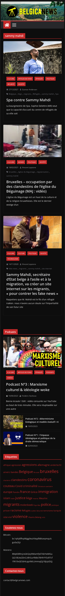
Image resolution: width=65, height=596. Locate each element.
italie (13, 498)
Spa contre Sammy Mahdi (28, 99)
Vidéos (10, 378)
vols (43, 517)
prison (6, 510)
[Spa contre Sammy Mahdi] (32, 57)
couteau (9, 486)
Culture (21, 253)
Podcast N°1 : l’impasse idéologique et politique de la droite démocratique (40, 438)
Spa (56, 94)
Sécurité (11, 84)
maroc (35, 498)
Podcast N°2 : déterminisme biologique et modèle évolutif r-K (42, 420)
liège (20, 94)
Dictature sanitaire (45, 486)
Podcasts (50, 372)
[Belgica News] (32, 3)
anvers (6, 472)
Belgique (12, 94)
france (25, 491)
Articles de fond (25, 79)
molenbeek (26, 505)
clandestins (19, 480)
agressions (29, 465)
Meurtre (43, 498)
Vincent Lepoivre (29, 167)
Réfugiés (36, 94)
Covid (18, 486)
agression (16, 465)
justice (20, 498)
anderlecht (55, 465)
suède (33, 511)
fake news (13, 268)
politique (55, 505)
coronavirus (40, 479)
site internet (47, 268)
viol (10, 517)
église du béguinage (26, 172)
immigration (48, 491)
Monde (21, 162)
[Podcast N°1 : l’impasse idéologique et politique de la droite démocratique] (13, 440)
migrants (27, 94)
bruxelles (12, 172)
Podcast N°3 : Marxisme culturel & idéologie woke (28, 387)
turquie (57, 510)
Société (21, 84)
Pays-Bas (36, 505)
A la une (11, 79)
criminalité (30, 486)
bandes (14, 472)
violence (20, 516)
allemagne (43, 465)
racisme (15, 510)
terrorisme (48, 510)
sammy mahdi (48, 94)
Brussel (36, 472)
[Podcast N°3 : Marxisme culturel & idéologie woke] (32, 352)
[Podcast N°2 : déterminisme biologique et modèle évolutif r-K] (13, 422)
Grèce (34, 492)
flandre (16, 492)
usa (5, 517)
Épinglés (39, 79)
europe (7, 492)
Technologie (13, 259)
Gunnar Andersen (29, 89)
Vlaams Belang (34, 517)
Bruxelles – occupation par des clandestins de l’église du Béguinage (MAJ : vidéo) (31, 186)
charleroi (6, 480)
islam (6, 498)
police (46, 504)
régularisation (43, 172)
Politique (50, 79)
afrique (7, 465)
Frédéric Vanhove (29, 396)
